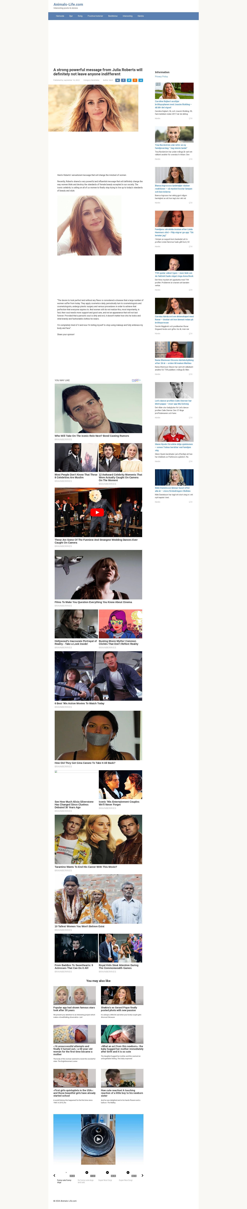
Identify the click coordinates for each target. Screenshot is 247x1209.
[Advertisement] (123, 42)
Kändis (141, 16)
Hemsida (60, 16)
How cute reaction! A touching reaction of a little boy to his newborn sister (122, 1093)
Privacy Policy (161, 76)
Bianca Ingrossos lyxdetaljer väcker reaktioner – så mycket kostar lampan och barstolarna (173, 188)
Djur (71, 16)
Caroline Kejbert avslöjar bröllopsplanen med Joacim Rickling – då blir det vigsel (173, 104)
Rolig (80, 16)
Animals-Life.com (68, 4)
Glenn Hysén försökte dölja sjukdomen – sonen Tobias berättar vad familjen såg (174, 447)
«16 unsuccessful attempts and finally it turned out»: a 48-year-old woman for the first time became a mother (72, 1050)
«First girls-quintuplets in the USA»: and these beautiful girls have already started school (74, 1093)
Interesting (128, 16)
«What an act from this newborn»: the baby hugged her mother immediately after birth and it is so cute (122, 1049)
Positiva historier (95, 16)
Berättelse (113, 16)
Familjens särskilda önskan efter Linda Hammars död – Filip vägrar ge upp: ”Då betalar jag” (174, 232)
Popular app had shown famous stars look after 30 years (74, 1009)
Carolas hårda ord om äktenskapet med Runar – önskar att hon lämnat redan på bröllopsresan (174, 319)
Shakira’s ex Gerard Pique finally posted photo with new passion (119, 1009)
